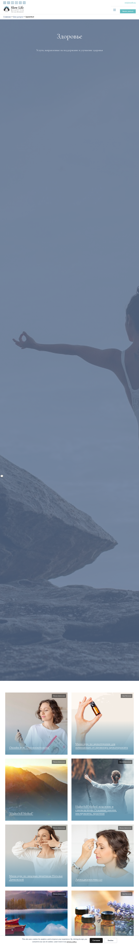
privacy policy (72, 942)
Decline (110, 940)
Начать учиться (127, 11)
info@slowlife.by (130, 2)
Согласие (96, 940)
